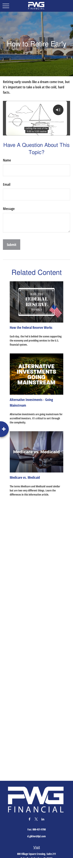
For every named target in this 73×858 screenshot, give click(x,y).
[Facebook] (29, 819)
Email (6, 184)
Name (7, 160)
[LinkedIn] (42, 819)
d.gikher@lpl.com (36, 836)
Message (9, 208)
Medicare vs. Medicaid (25, 477)
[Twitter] (36, 819)
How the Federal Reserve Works (31, 327)
